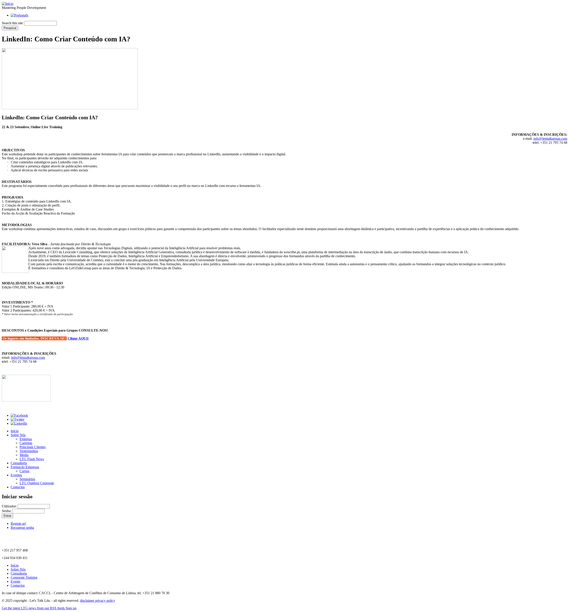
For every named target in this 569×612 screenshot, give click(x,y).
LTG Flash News (32, 459)
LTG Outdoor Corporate (37, 483)
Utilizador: (10, 506)
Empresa (26, 439)
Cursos (24, 471)
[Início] (7, 4)
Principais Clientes (33, 447)
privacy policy (105, 600)
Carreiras (26, 443)
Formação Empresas (25, 467)
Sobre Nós (18, 435)
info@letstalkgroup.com (550, 138)
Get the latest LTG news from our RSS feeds (34, 608)
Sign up (71, 608)
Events (15, 581)
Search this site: (13, 23)
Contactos (18, 487)
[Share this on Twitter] (17, 419)
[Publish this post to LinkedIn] (19, 423)
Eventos (16, 475)
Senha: (7, 511)
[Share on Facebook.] (19, 415)
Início (15, 431)
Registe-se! (18, 523)
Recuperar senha (22, 527)
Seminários (27, 479)
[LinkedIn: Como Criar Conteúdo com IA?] (26, 400)
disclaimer (87, 600)
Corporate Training (24, 577)
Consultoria (19, 463)
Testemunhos (29, 451)
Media (24, 455)
